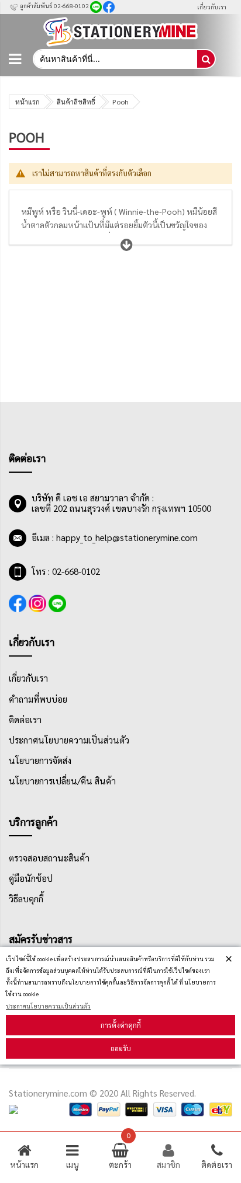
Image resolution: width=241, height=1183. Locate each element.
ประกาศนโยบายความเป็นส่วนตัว (48, 1006)
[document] (120, 1006)
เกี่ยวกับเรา (211, 7)
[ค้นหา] (206, 59)
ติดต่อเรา (25, 719)
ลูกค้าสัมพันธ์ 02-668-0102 (54, 5)
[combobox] (114, 59)
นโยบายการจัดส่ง (40, 760)
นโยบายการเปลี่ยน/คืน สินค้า (62, 781)
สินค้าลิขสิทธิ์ (76, 101)
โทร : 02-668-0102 (66, 571)
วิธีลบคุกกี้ (26, 899)
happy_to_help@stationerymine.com (127, 537)
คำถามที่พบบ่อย (38, 699)
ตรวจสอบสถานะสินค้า (49, 858)
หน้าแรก (27, 101)
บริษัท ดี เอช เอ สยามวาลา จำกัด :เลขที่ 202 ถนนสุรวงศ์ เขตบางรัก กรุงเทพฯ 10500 (121, 503)
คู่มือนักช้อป (31, 878)
